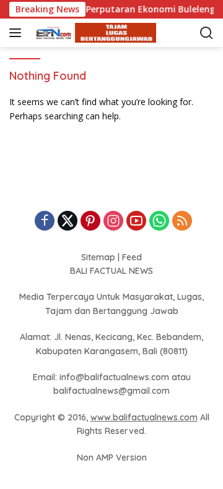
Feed (132, 257)
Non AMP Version (112, 457)
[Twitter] (67, 221)
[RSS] (182, 221)
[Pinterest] (90, 221)
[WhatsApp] (159, 221)
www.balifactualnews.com (144, 417)
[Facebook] (45, 221)
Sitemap (98, 257)
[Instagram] (113, 221)
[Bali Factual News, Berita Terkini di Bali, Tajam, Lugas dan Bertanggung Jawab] (92, 33)
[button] (17, 32)
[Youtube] (136, 221)
